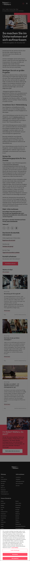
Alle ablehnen (15, 554)
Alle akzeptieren (15, 558)
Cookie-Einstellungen (15, 550)
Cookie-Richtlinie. (14, 547)
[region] (15, 545)
